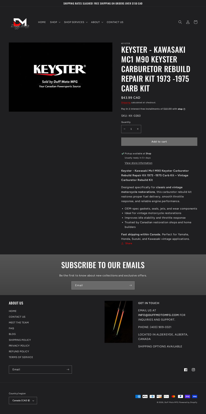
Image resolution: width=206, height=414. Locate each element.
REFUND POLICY (19, 351)
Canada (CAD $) (21, 400)
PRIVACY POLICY (19, 345)
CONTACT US (17, 316)
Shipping (126, 102)
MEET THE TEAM (19, 322)
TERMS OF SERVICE (21, 357)
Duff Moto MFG (172, 402)
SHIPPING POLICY (20, 339)
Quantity (126, 122)
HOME (13, 311)
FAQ (11, 328)
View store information (138, 162)
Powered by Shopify (188, 402)
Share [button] (128, 243)
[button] (55, 22)
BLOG (12, 334)
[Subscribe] (130, 285)
